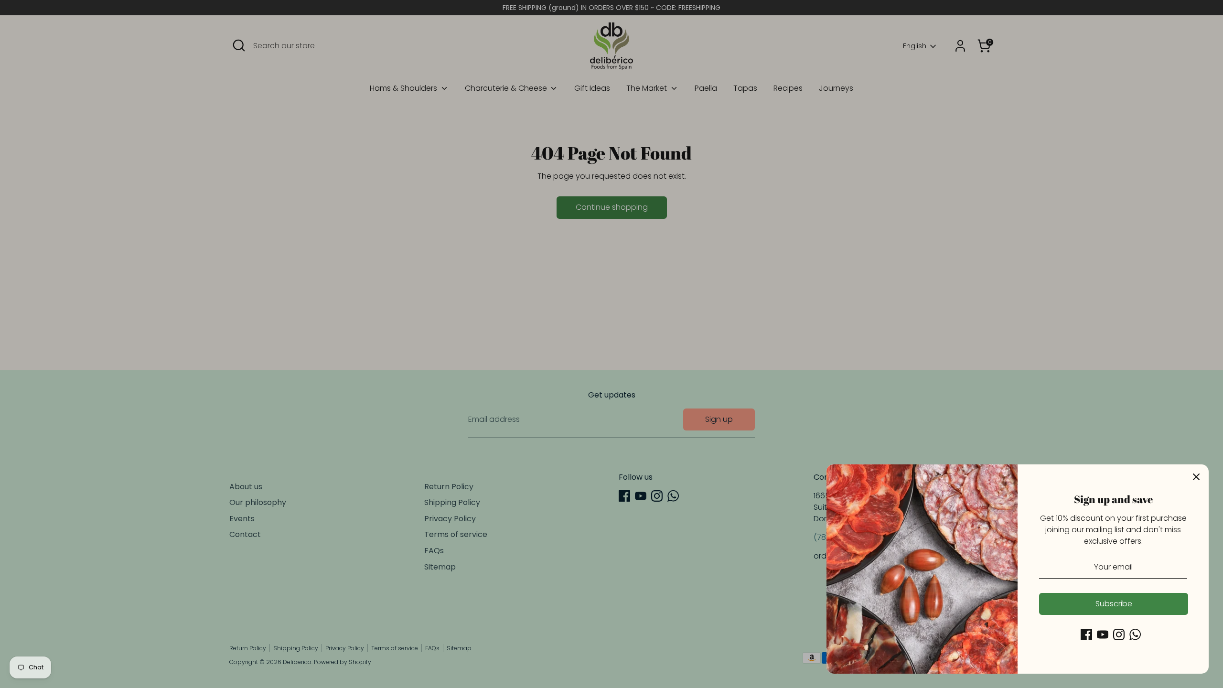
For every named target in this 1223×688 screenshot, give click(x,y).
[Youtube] (1102, 634)
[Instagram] (1119, 634)
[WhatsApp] (1135, 634)
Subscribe (1113, 603)
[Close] (1196, 476)
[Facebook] (1086, 634)
